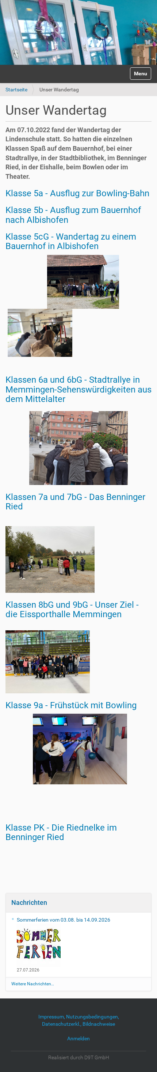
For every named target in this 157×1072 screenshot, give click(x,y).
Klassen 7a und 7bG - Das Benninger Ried (75, 502)
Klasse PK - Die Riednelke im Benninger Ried (61, 832)
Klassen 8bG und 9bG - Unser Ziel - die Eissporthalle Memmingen (72, 609)
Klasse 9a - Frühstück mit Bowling (71, 705)
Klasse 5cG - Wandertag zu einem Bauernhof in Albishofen (70, 241)
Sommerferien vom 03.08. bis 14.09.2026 (63, 920)
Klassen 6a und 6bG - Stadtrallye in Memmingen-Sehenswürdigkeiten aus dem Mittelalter (78, 389)
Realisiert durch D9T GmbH (78, 1057)
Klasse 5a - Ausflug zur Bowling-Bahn (77, 193)
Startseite (16, 89)
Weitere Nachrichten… (32, 983)
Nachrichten (29, 902)
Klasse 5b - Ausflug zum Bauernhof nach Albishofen (73, 215)
